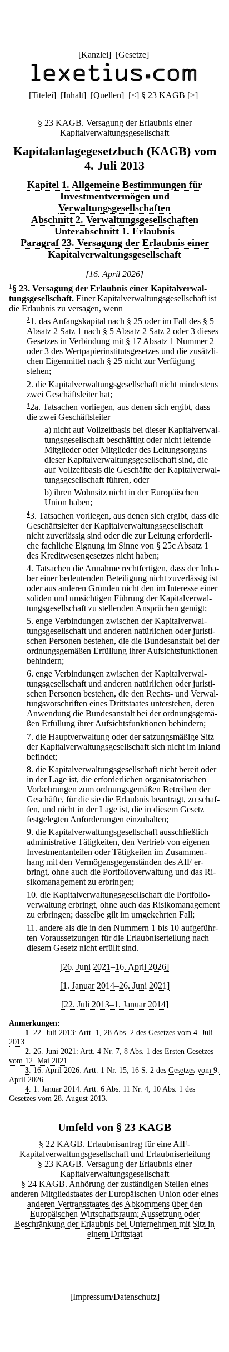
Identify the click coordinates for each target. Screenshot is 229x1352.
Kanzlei (94, 54)
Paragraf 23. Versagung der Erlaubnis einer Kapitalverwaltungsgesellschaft (115, 248)
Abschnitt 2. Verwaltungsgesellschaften (114, 219)
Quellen (107, 95)
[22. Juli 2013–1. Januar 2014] (114, 1004)
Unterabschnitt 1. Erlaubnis (114, 231)
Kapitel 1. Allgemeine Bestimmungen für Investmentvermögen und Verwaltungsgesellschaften (114, 196)
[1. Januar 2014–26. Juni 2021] (115, 985)
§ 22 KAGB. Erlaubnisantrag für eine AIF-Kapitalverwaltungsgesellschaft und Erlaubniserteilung (114, 1149)
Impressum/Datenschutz (115, 1297)
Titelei (42, 95)
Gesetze (132, 54)
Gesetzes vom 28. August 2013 (57, 1098)
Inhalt (73, 95)
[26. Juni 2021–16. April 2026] (114, 966)
